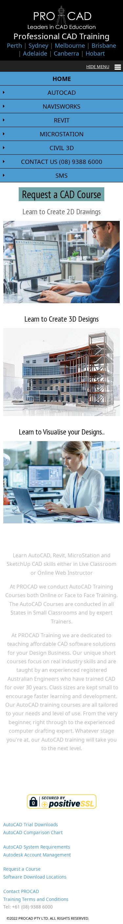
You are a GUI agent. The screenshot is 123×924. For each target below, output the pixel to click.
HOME (61, 78)
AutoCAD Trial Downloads (30, 824)
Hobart (95, 53)
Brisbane (104, 45)
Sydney (38, 45)
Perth (14, 45)
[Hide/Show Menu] (103, 66)
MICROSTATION (62, 134)
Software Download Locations (35, 877)
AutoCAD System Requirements (36, 847)
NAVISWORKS (61, 106)
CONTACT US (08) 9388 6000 (61, 161)
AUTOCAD (62, 92)
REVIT (62, 120)
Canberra (66, 53)
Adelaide (35, 53)
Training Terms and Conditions (36, 899)
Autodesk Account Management (37, 855)
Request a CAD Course (61, 194)
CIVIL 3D (62, 148)
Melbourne (70, 45)
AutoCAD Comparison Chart (33, 832)
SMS (61, 175)
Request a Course (22, 869)
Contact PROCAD (21, 891)
